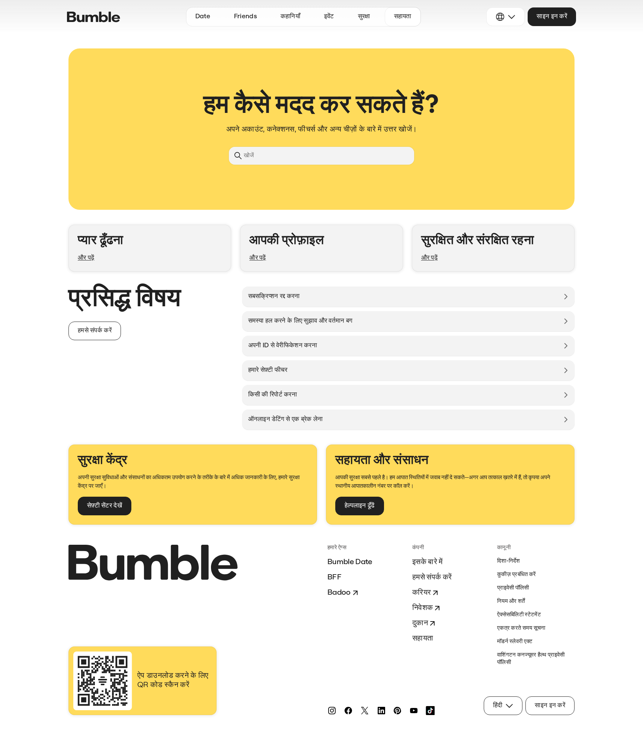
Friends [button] (245, 16)
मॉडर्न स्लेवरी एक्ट (515, 642)
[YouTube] (413, 710)
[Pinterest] (397, 710)
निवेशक (422, 608)
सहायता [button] (403, 16)
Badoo (339, 593)
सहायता (422, 638)
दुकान (420, 623)
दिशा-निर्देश (508, 561)
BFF (334, 577)
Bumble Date (349, 562)
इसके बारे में (427, 562)
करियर (421, 593)
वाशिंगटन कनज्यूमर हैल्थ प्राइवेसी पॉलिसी (531, 658)
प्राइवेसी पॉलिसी (513, 588)
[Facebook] (348, 710)
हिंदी (498, 705)
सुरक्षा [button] (364, 16)
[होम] (93, 17)
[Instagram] (331, 710)
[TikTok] (430, 710)
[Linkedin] (381, 710)
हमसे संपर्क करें (432, 577)
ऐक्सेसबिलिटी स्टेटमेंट (519, 615)
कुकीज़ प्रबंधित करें (516, 575)
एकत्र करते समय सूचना (521, 628)
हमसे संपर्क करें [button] (95, 331)
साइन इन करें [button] (552, 16)
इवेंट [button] (329, 16)
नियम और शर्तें (511, 601)
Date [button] (202, 16)
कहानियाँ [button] (290, 16)
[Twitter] (364, 710)
